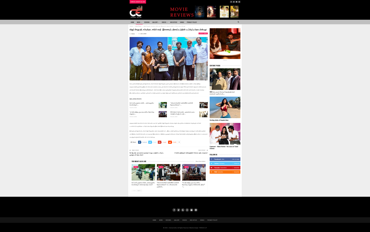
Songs (182, 22)
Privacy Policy (192, 22)
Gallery (155, 22)
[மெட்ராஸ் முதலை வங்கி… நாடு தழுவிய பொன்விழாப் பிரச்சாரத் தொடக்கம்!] (163, 105)
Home (132, 22)
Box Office (173, 22)
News (138, 22)
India (135, 167)
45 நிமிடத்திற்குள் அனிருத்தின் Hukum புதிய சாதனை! (191, 153)
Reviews (147, 22)
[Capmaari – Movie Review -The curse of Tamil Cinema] (225, 134)
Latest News (203, 33)
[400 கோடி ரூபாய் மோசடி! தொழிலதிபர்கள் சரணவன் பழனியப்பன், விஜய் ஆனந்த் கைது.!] (225, 79)
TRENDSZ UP (203, 228)
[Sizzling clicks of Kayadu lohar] (225, 107)
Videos (164, 22)
